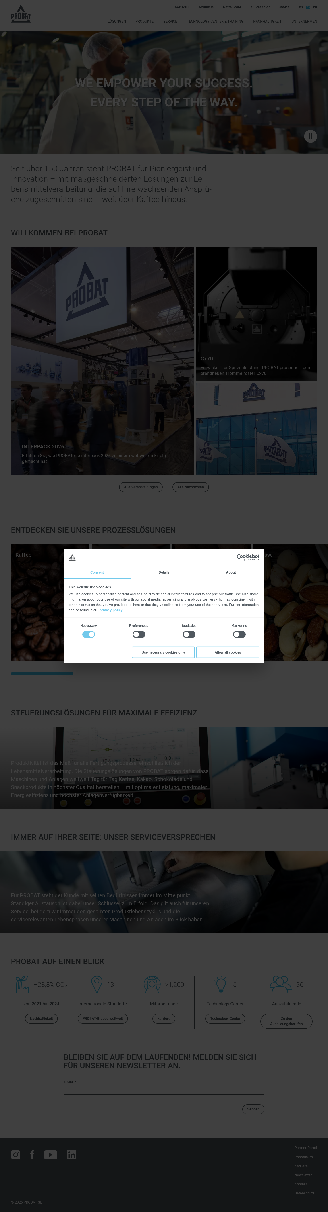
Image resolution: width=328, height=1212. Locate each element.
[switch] (139, 634)
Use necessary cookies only (163, 652)
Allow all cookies (228, 652)
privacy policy (111, 610)
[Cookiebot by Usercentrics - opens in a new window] (239, 557)
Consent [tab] (97, 572)
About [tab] (231, 572)
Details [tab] (164, 572)
